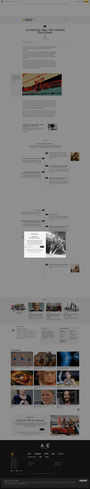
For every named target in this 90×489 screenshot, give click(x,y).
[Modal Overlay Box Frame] (45, 244)
